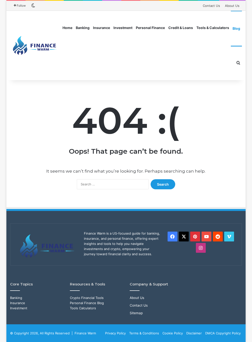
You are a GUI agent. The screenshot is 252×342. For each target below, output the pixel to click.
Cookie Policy (172, 333)
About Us (232, 6)
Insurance (101, 28)
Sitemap (136, 313)
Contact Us (211, 6)
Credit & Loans (180, 28)
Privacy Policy (115, 333)
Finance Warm (85, 333)
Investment (122, 28)
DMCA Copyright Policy (223, 333)
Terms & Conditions (144, 333)
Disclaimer (194, 333)
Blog (236, 28)
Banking (83, 28)
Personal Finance (150, 28)
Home (67, 28)
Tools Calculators (83, 308)
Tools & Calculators (212, 28)
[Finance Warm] (35, 45)
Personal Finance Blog (87, 303)
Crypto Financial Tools (87, 298)
